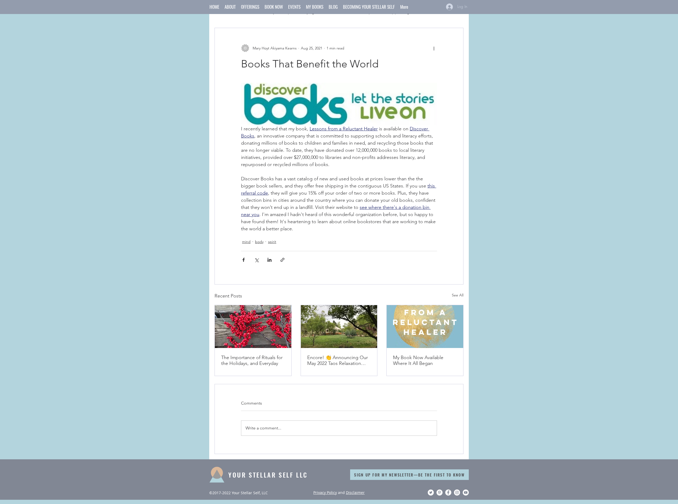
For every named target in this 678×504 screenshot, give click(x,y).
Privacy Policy (325, 492)
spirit (272, 241)
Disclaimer (355, 492)
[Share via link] (282, 259)
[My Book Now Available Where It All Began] (425, 326)
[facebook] (448, 492)
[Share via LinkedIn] (269, 259)
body (259, 241)
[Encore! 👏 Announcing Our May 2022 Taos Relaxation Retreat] (339, 326)
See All (457, 295)
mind (246, 241)
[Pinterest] (439, 492)
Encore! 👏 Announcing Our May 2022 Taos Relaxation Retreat (337, 360)
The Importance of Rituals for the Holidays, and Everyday (252, 360)
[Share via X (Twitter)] (256, 259)
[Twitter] (431, 492)
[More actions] (434, 48)
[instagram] (457, 492)
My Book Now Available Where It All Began (418, 360)
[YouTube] (466, 492)
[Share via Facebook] (243, 259)
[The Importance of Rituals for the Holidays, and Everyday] (253, 326)
